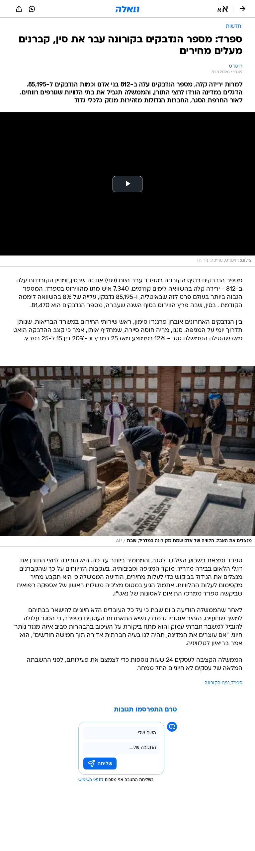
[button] (222, 9)
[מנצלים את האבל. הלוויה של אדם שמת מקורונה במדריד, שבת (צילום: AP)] (127, 456)
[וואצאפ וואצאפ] (32, 9)
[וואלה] (127, 9)
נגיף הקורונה (217, 683)
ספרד (236, 683)
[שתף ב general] (19, 9)
